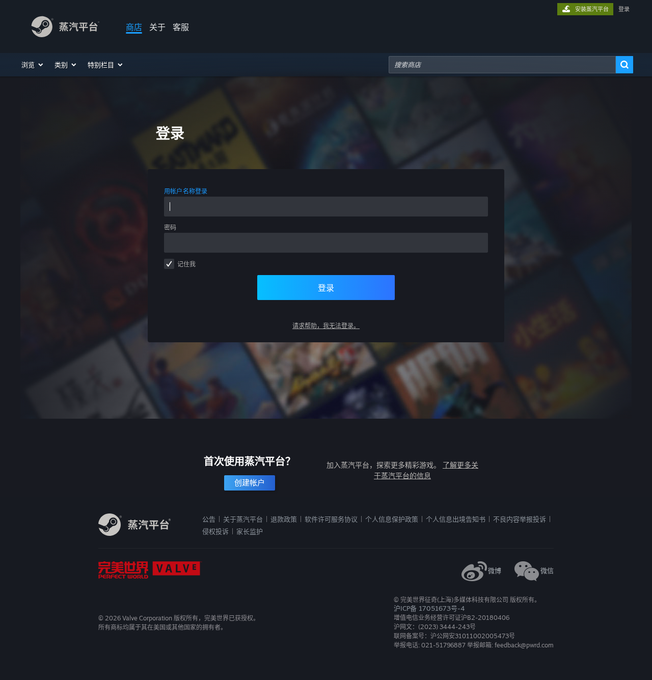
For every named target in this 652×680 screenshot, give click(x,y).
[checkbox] (169, 264)
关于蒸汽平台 (243, 519)
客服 (181, 27)
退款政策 (283, 519)
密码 (170, 227)
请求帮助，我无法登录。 (326, 326)
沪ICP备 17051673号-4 (429, 608)
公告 (208, 519)
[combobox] (502, 64)
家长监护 (249, 531)
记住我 (186, 264)
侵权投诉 (215, 531)
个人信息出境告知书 (455, 519)
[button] (32, 64)
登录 (624, 9)
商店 (134, 27)
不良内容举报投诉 (519, 519)
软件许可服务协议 (331, 519)
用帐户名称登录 (186, 191)
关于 (157, 27)
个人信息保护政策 (391, 519)
